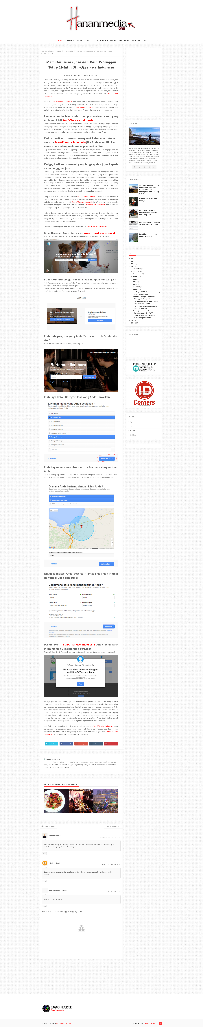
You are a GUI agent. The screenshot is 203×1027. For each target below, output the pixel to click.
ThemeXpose (149, 1023)
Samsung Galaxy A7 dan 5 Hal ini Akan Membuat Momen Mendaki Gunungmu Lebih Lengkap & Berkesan (149, 189)
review (132, 431)
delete (118, 837)
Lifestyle (89, 40)
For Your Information (106, 40)
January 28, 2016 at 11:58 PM (108, 837)
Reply (44, 853)
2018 (133, 261)
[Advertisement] (55, 972)
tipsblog (133, 435)
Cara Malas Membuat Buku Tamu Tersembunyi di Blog (145, 302)
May (134, 279)
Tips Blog (69, 40)
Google (82, 744)
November (137, 269)
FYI (131, 426)
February (136, 287)
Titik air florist (55, 863)
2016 (133, 266)
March (135, 284)
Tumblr (97, 744)
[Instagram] (144, 167)
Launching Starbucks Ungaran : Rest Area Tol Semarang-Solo (148, 212)
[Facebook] (134, 167)
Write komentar (113, 826)
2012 (133, 323)
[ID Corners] (144, 393)
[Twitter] (139, 167)
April (135, 282)
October (136, 271)
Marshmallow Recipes (58, 890)
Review (79, 40)
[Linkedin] (154, 167)
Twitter (53, 744)
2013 (133, 320)
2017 (133, 264)
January (136, 289)
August (136, 276)
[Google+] (149, 167)
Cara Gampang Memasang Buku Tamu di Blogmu (145, 307)
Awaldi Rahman (55, 835)
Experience (134, 422)
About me (136, 40)
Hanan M (56, 759)
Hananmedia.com (63, 1023)
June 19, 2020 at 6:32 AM (109, 864)
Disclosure (124, 40)
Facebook (68, 744)
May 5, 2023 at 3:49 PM (109, 892)
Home (60, 40)
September (137, 274)
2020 (133, 258)
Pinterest (113, 744)
